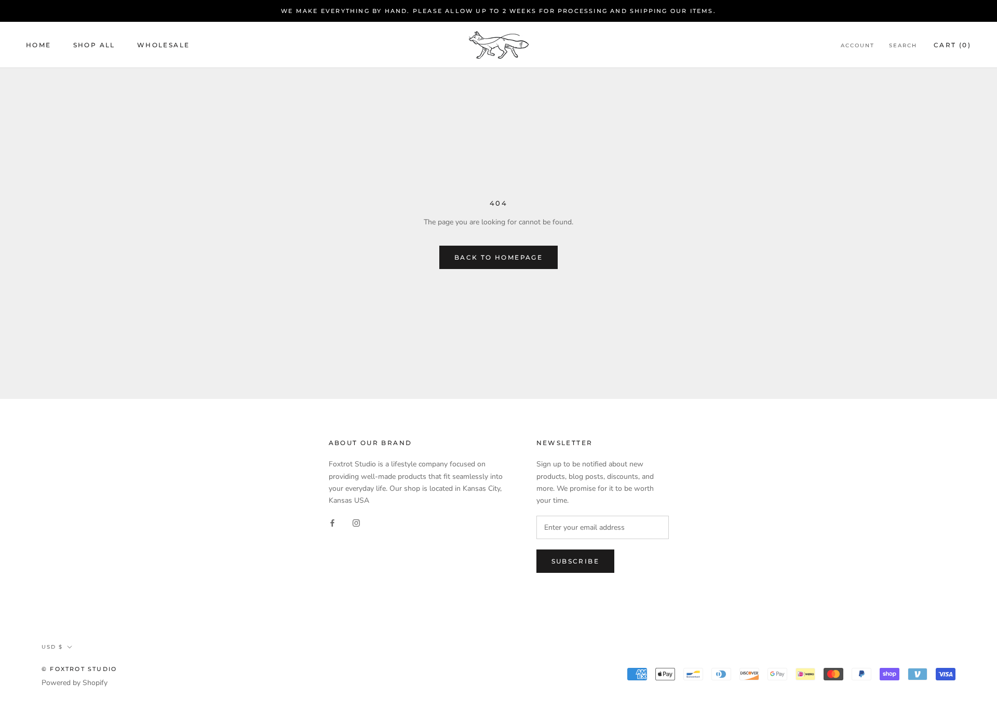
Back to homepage (498, 257)
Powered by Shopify (74, 683)
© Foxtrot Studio (79, 669)
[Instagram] (356, 523)
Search (903, 45)
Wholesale (163, 45)
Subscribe (575, 561)
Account (857, 45)
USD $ (52, 646)
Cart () (952, 45)
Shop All (94, 45)
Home (38, 45)
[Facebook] (332, 523)
